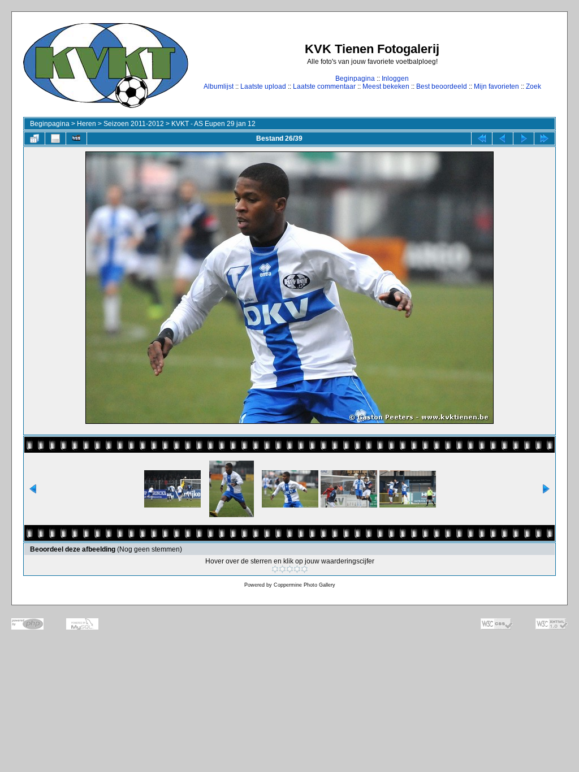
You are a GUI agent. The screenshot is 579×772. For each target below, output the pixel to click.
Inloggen (395, 79)
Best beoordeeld (441, 86)
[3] (289, 569)
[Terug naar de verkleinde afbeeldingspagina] (34, 138)
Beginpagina (355, 79)
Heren (86, 124)
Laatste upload (263, 86)
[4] (297, 569)
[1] (275, 569)
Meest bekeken (385, 86)
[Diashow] (76, 138)
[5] (304, 569)
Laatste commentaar (324, 86)
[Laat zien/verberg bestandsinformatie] (55, 138)
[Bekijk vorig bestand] (502, 138)
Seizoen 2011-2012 (133, 124)
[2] (282, 569)
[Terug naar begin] (482, 138)
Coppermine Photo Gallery (304, 585)
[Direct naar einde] (544, 138)
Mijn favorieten (496, 86)
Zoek (533, 86)
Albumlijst (219, 86)
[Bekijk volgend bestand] (523, 138)
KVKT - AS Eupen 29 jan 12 (213, 124)
